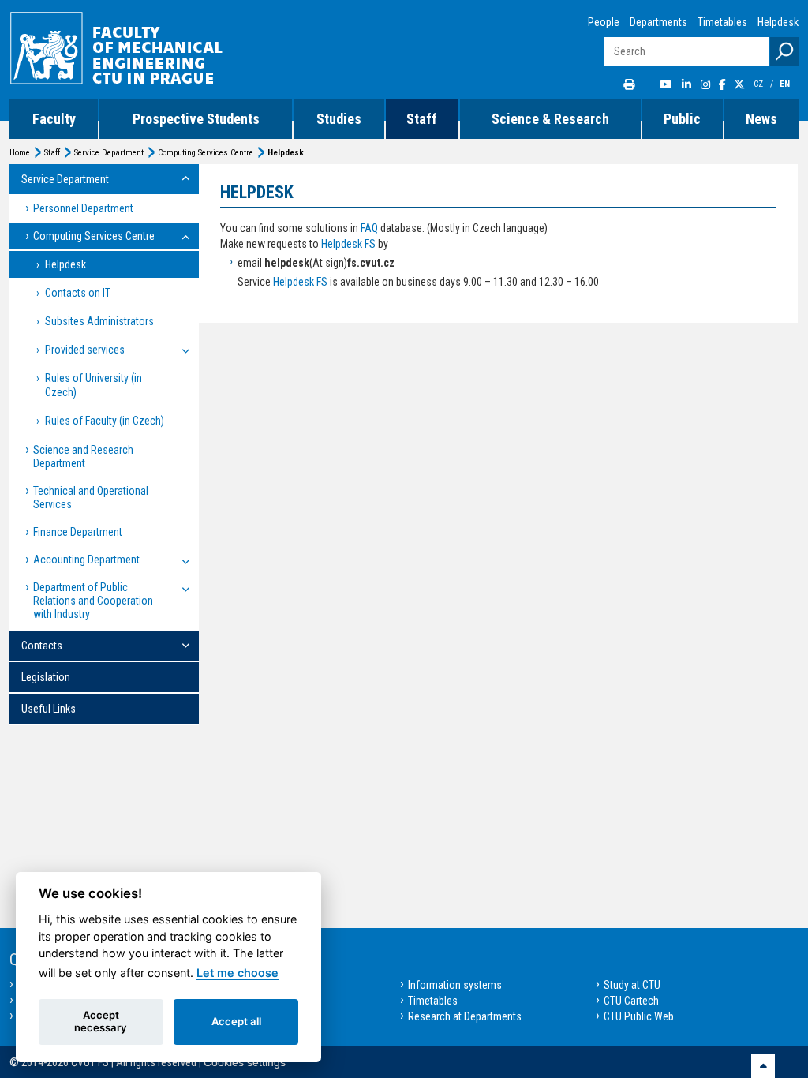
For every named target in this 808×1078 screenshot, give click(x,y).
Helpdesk (778, 22)
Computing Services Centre (205, 153)
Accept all (236, 1021)
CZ (759, 84)
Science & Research (550, 118)
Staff (421, 118)
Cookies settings (245, 1062)
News (761, 118)
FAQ (369, 228)
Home (19, 153)
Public (682, 118)
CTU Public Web (639, 1016)
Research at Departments (465, 1016)
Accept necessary (100, 1021)
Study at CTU (632, 985)
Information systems (455, 985)
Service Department (109, 153)
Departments (658, 22)
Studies (338, 118)
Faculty (54, 118)
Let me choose (237, 972)
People (603, 22)
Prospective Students (196, 118)
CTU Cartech (631, 1000)
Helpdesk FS (348, 244)
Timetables (722, 22)
